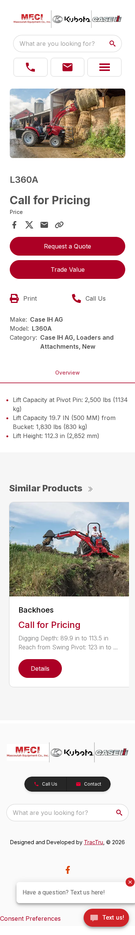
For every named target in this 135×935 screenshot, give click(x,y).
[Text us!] (106, 918)
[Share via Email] (44, 224)
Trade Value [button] (68, 269)
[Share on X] (29, 224)
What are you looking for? (57, 43)
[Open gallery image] (67, 123)
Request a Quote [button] (67, 246)
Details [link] (40, 668)
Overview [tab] (67, 372)
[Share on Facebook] (14, 224)
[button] (31, 67)
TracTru (93, 842)
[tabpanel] (67, 124)
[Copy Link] (59, 224)
